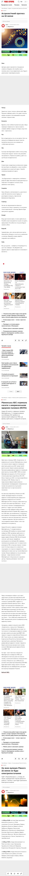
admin (6, 24)
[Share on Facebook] (8, 873)
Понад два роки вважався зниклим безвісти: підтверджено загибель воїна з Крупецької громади (13, 332)
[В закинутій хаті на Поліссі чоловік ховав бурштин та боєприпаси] (23, 383)
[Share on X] (11, 873)
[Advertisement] (14, 90)
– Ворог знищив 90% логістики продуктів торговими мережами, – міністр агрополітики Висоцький (8, 354)
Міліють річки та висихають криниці (13, 328)
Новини (4, 10)
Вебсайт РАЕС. (6, 672)
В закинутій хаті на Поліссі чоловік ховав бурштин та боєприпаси (9, 383)
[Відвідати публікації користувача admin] (3, 25)
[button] (3, 1)
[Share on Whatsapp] (14, 873)
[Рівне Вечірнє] (11, 1)
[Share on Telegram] (17, 873)
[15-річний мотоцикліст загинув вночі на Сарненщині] (23, 375)
